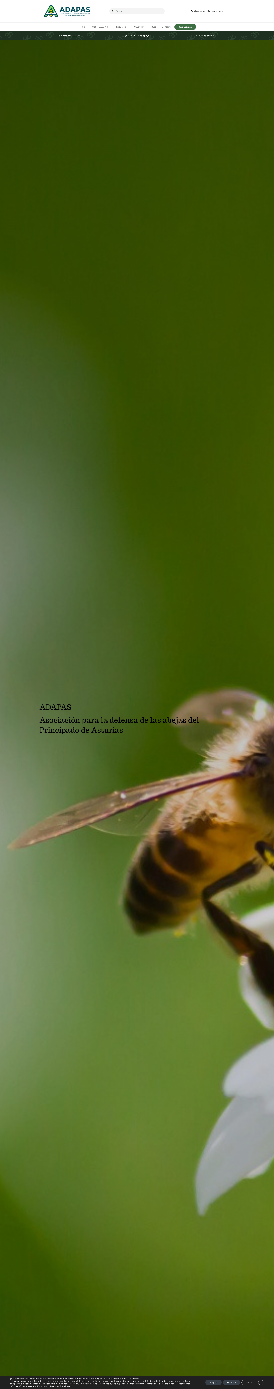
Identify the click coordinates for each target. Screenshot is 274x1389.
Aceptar (213, 1382)
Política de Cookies (44, 1386)
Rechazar (231, 1382)
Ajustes (249, 1382)
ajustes (67, 1386)
